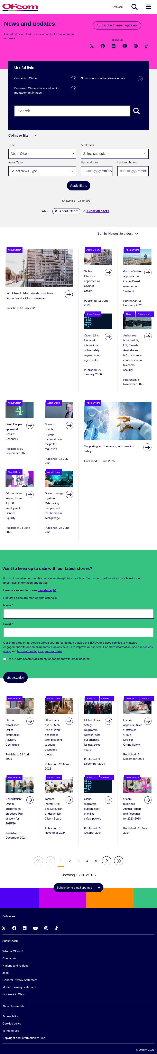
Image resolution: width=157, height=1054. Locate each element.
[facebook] (103, 46)
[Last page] (118, 860)
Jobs (5, 972)
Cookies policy (11, 1023)
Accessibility (10, 1016)
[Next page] (106, 860)
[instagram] (136, 46)
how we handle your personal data (39, 651)
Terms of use (10, 1030)
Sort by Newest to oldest (115, 233)
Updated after (90, 162)
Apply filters (78, 185)
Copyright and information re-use (23, 1037)
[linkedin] (114, 46)
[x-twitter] (92, 46)
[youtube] (125, 46)
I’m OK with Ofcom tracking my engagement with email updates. (49, 658)
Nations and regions (15, 965)
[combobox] (42, 154)
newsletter (45, 590)
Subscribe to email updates (117, 25)
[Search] (136, 111)
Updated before (127, 162)
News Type (15, 162)
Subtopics (87, 145)
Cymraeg (117, 7)
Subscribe (16, 677)
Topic (11, 145)
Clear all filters (97, 211)
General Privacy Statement (19, 980)
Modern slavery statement (19, 987)
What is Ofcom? (12, 951)
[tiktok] (146, 46)
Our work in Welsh (14, 994)
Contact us (9, 958)
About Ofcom (68, 211)
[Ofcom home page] (20, 6)
